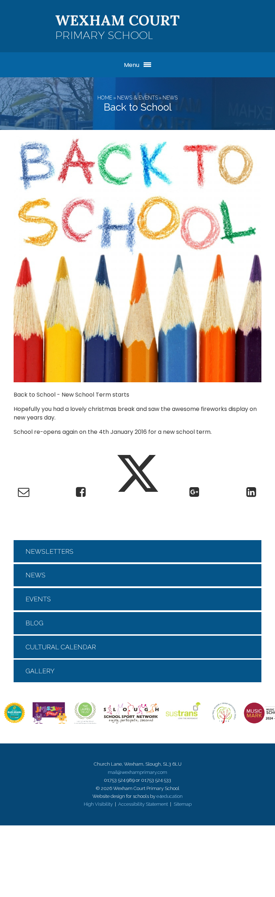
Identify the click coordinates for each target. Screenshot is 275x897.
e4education (169, 796)
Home (104, 98)
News (170, 98)
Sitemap (183, 804)
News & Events (137, 98)
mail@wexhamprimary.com (137, 772)
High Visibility (98, 804)
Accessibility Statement (143, 804)
